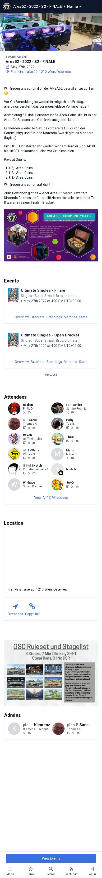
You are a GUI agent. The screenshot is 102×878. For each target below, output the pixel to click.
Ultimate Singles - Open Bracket (50, 335)
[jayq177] (77, 486)
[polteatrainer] (77, 427)
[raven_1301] (24, 443)
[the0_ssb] (67, 441)
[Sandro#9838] (72, 412)
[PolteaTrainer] (67, 427)
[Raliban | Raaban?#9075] (29, 412)
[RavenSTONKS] (29, 443)
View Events (51, 858)
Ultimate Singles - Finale (43, 290)
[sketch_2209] (24, 473)
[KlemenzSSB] (24, 733)
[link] (29, 412)
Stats (83, 317)
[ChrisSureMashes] (29, 473)
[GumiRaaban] (24, 412)
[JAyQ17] (67, 486)
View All (51, 375)
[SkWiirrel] (24, 458)
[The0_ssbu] (72, 441)
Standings (54, 317)
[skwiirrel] (33, 458)
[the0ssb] (77, 441)
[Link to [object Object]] (15, 408)
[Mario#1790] (72, 458)
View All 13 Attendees (51, 497)
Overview (22, 317)
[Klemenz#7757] (29, 733)
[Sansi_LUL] (24, 427)
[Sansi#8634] (33, 427)
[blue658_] (67, 458)
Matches (70, 317)
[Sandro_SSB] (67, 412)
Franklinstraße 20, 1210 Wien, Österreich (42, 72)
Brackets (37, 317)
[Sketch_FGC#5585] (33, 473)
